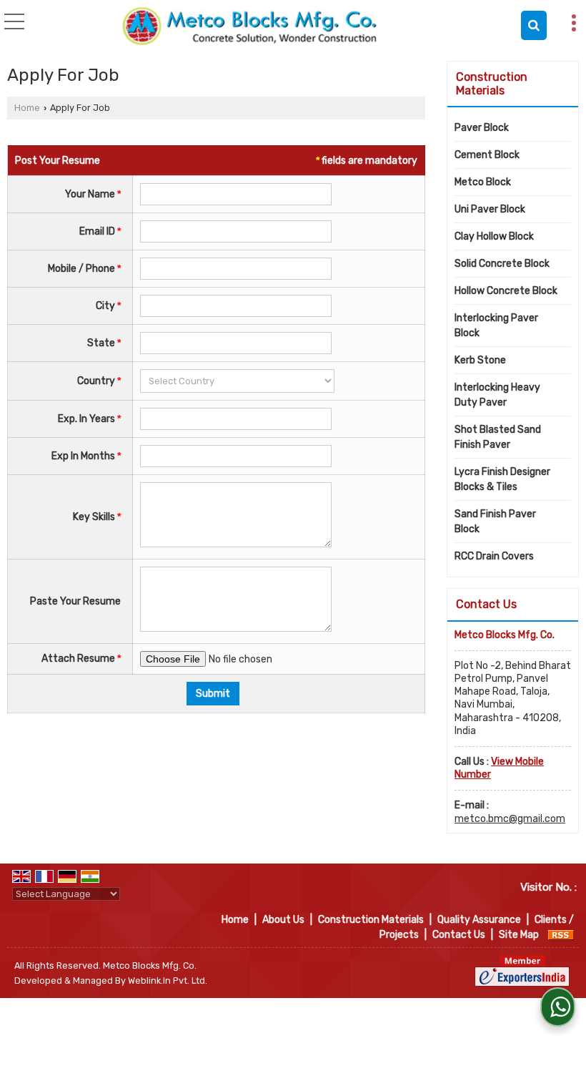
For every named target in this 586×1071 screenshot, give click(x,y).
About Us (283, 920)
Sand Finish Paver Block (495, 521)
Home (27, 107)
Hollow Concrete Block (506, 291)
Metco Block (483, 182)
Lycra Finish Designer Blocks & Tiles (502, 479)
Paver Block (482, 128)
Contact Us (458, 935)
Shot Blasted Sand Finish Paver (498, 437)
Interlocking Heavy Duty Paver (497, 395)
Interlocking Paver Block (496, 325)
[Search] (534, 25)
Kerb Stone (480, 360)
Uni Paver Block (490, 209)
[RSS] (561, 935)
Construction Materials (491, 83)
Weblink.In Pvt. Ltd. (167, 980)
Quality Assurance (479, 920)
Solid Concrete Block (502, 264)
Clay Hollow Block (494, 236)
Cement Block (487, 155)
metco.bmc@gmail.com (510, 819)
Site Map (519, 935)
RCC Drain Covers (494, 556)
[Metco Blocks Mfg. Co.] (249, 25)
